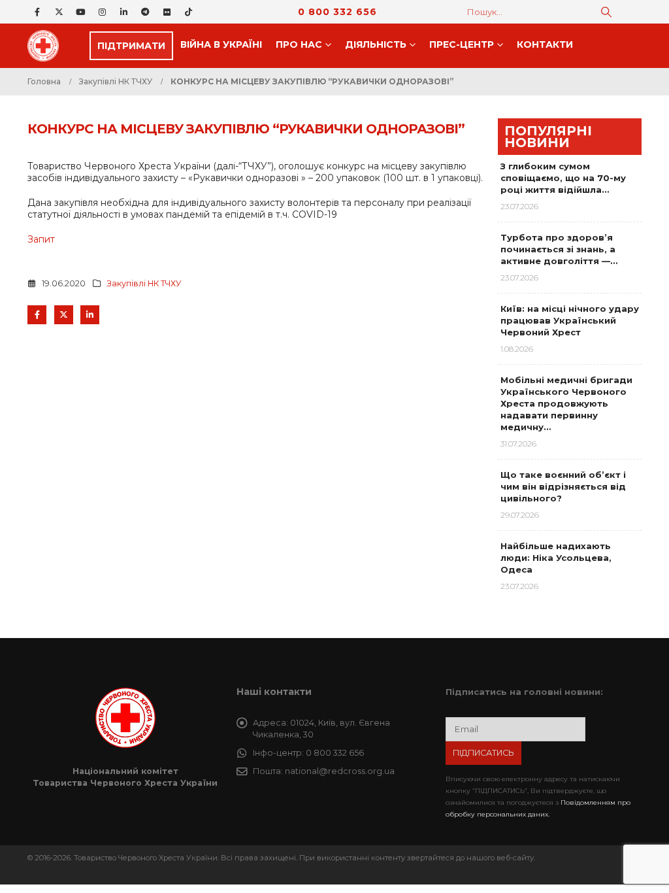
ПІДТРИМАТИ (131, 46)
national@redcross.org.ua (340, 771)
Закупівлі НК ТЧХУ (144, 283)
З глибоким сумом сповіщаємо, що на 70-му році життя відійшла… (563, 178)
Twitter (63, 314)
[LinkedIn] (123, 12)
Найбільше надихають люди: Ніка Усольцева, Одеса (556, 558)
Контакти (545, 44)
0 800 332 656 (337, 12)
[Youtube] (80, 12)
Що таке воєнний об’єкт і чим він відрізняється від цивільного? (563, 486)
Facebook (36, 314)
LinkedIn (89, 314)
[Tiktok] (188, 12)
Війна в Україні (221, 44)
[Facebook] (37, 12)
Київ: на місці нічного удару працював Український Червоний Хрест (569, 320)
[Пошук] (606, 12)
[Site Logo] (47, 45)
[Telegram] (145, 12)
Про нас (299, 44)
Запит (41, 239)
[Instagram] (102, 12)
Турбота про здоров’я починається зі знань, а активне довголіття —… (558, 249)
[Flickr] (166, 12)
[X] (59, 12)
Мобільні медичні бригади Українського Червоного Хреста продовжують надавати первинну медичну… (566, 403)
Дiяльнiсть (375, 44)
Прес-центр (461, 44)
